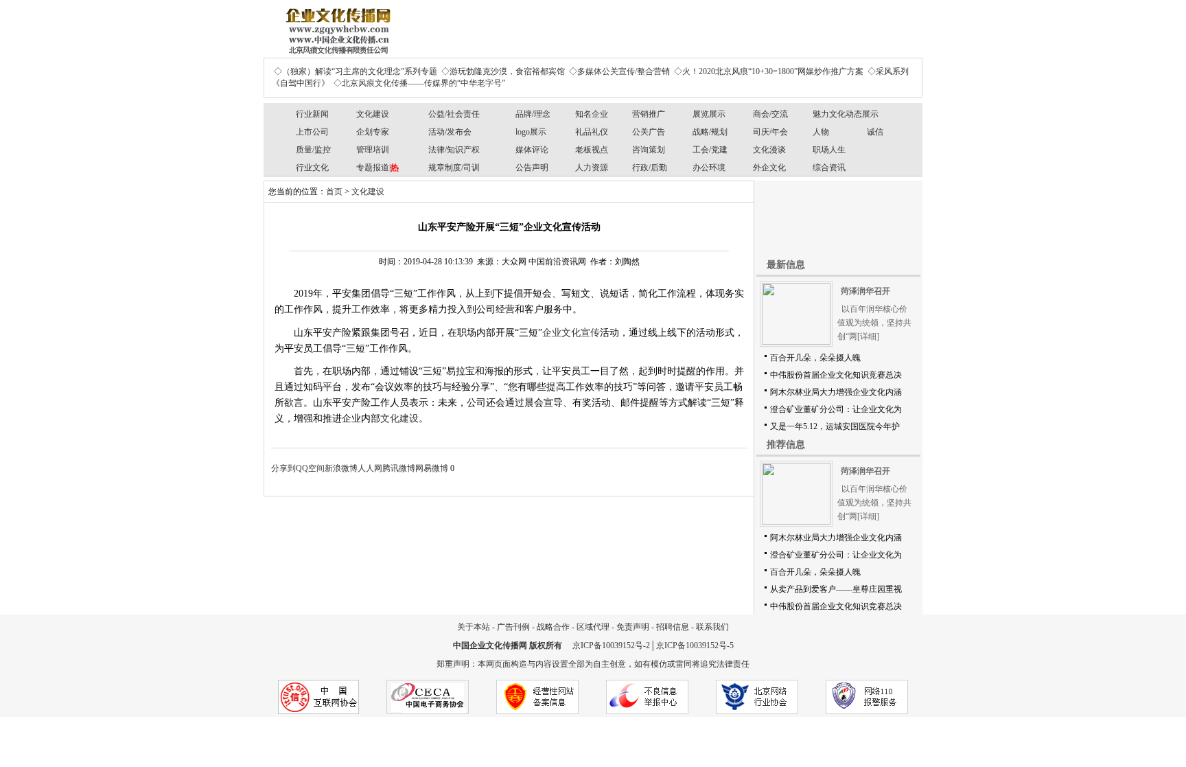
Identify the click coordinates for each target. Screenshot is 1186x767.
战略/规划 (710, 132)
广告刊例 (513, 627)
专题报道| (377, 167)
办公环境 (709, 167)
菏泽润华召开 (865, 291)
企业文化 (561, 333)
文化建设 (372, 114)
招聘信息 (672, 627)
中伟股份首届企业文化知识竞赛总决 (836, 375)
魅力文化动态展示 (846, 114)
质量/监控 (313, 149)
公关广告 (648, 132)
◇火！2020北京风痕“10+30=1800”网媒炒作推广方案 (768, 71)
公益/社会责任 (454, 114)
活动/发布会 (450, 132)
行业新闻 (312, 114)
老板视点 (591, 149)
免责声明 (632, 627)
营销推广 (648, 114)
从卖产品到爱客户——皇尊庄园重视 (836, 589)
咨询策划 (648, 149)
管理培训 (372, 149)
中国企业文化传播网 (490, 645)
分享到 (283, 468)
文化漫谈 (769, 149)
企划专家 (372, 132)
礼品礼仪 (591, 132)
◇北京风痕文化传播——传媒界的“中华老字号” (419, 83)
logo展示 (530, 132)
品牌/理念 (532, 114)
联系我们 (712, 627)
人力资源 (591, 167)
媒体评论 (531, 149)
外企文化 (769, 167)
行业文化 (312, 167)
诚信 (875, 132)
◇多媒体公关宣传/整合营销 (619, 71)
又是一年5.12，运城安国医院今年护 (835, 426)
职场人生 (829, 149)
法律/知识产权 (454, 149)
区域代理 (593, 627)
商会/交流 (770, 114)
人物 (821, 132)
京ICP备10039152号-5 (695, 645)
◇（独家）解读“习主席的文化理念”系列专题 (355, 71)
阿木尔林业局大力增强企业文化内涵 (836, 392)
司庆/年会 (770, 132)
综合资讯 (829, 167)
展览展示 (709, 114)
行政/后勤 (649, 167)
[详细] (868, 336)
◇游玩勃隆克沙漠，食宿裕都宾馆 (503, 71)
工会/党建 (710, 149)
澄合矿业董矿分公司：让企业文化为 (836, 409)
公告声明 (531, 167)
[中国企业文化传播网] (336, 26)
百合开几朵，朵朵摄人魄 (815, 358)
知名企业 (591, 114)
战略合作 (553, 627)
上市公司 (312, 132)
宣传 (590, 333)
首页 (334, 191)
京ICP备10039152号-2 (611, 645)
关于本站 (473, 627)
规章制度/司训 (454, 167)
